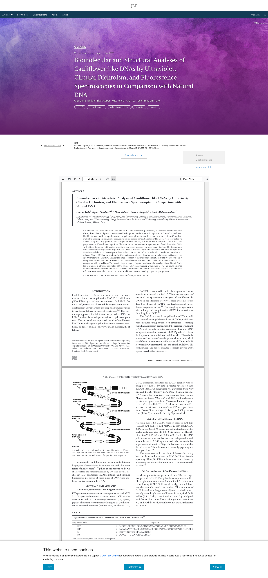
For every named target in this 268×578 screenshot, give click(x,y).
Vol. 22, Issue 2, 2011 (84, 53)
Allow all (219, 567)
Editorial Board (40, 15)
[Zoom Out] (177, 179)
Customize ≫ (135, 567)
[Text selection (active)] (113, 178)
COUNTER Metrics (109, 555)
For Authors (22, 15)
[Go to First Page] (75, 179)
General (80, 46)
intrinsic (153, 107)
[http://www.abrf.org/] (74, 356)
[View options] (63, 179)
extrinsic (139, 107)
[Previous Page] (80, 179)
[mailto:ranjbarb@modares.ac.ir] (87, 351)
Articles (5, 15)
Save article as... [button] (133, 155)
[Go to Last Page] (101, 179)
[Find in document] (207, 178)
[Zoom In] (180, 179)
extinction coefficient (119, 107)
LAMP (80, 107)
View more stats (204, 167)
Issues (65, 15)
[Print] (69, 178)
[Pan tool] (107, 178)
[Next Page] (97, 179)
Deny (50, 567)
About (54, 15)
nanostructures (96, 107)
